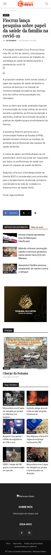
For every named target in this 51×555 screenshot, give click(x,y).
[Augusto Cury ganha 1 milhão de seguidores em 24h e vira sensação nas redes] (14, 426)
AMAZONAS (8, 404)
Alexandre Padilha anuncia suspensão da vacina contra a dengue (33, 268)
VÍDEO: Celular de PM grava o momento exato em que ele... (13, 467)
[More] (35, 213)
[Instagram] (29, 533)
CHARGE (6, 368)
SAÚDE (12, 10)
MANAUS (30, 461)
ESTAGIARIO (11, 40)
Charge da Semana (15, 373)
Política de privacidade (33, 543)
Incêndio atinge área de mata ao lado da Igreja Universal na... (37, 411)
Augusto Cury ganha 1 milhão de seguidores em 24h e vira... (13, 439)
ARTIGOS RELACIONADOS (16, 227)
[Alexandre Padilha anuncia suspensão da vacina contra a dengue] (10, 269)
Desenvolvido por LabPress (25, 546)
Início (5, 10)
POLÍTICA (7, 433)
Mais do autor (37, 227)
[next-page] (9, 279)
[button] (4, 4)
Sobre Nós (17, 543)
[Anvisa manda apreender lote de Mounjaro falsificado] (10, 238)
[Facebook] (22, 533)
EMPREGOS (31, 433)
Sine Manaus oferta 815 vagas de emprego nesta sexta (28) (37, 439)
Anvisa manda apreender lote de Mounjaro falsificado (31, 238)
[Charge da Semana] (25, 352)
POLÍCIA (6, 461)
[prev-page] (4, 279)
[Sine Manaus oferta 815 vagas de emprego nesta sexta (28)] (37, 426)
